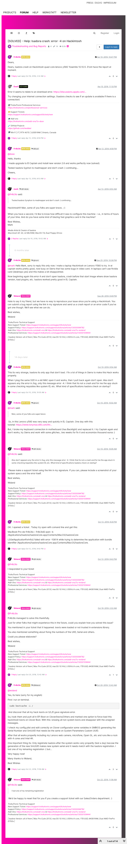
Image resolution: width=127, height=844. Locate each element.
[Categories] (11, 33)
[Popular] (26, 33)
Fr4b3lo (17, 57)
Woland (17, 296)
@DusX (36, 149)
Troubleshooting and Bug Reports (29, 46)
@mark (36, 260)
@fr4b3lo (12, 194)
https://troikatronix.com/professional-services (27, 108)
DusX (16, 86)
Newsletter (68, 12)
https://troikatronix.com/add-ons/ (31, 330)
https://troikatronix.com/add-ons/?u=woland (66, 330)
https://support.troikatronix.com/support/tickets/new (30, 114)
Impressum (109, 2)
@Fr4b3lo (24, 189)
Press (90, 2)
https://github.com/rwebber (19, 128)
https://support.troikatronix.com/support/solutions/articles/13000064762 (53, 327)
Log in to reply (111, 47)
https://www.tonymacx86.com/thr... (34, 424)
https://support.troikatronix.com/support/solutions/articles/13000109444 (59, 333)
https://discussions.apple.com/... (69, 91)
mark (16, 189)
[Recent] (19, 33)
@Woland (36, 685)
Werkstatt (49, 12)
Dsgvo (98, 2)
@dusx (11, 154)
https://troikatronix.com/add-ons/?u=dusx (26, 121)
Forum (24, 12)
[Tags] (33, 33)
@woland (12, 690)
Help (35, 12)
